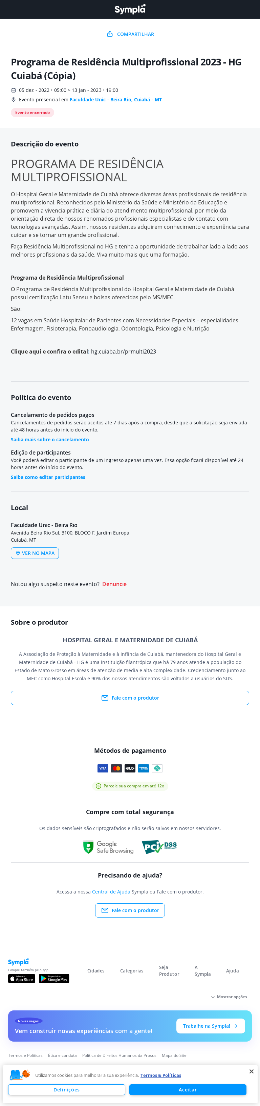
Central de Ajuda (111, 891)
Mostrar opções (232, 997)
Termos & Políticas (160, 1075)
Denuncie (114, 584)
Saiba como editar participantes (48, 477)
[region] (130, 1084)
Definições (66, 1089)
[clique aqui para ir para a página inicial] (130, 9)
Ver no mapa (38, 553)
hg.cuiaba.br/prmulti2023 (123, 351)
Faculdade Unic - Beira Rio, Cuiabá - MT (116, 99)
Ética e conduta (62, 1055)
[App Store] (21, 978)
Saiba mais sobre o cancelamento (50, 439)
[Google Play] (54, 978)
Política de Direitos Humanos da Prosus (119, 1055)
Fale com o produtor (135, 698)
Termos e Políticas (25, 1055)
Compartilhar (135, 34)
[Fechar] (251, 1071)
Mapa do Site (174, 1055)
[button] (20, 1075)
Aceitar (188, 1089)
